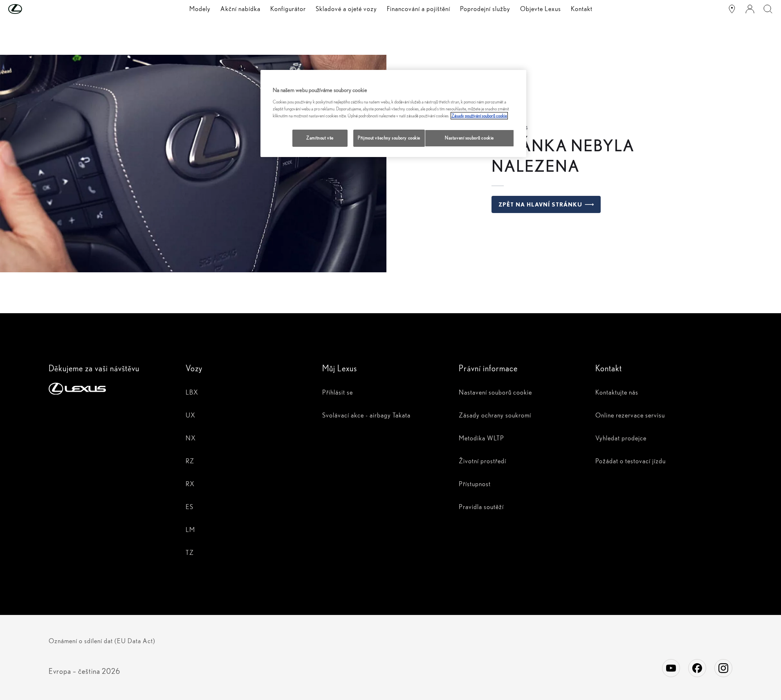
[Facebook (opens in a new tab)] (697, 668)
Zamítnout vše (319, 138)
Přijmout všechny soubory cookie (389, 138)
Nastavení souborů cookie (469, 138)
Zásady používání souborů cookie (479, 116)
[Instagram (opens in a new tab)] (723, 668)
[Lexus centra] (732, 9)
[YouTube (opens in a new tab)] (671, 668)
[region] (393, 113)
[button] (31, 9)
